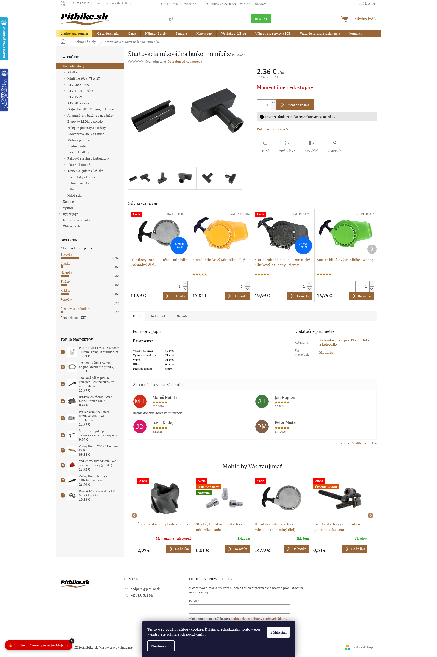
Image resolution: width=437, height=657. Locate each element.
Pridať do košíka (298, 105)
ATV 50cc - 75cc (78, 84)
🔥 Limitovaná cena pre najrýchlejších (38, 645)
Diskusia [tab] (182, 316)
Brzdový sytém (77, 146)
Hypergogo (70, 213)
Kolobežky (74, 195)
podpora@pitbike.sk (145, 589)
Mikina (65, 290)
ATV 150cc (75, 97)
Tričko (65, 281)
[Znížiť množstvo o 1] (273, 107)
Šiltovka (66, 254)
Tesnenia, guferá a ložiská (85, 171)
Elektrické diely (78, 152)
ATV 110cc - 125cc (80, 90)
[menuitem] (74, 33)
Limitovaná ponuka (76, 220)
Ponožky (67, 299)
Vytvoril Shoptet (365, 647)
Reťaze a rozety (78, 183)
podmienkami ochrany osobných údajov (259, 618)
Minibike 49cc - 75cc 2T (83, 78)
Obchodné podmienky (178, 4)
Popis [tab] (137, 316)
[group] (164, 515)
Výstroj (68, 208)
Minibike (326, 352)
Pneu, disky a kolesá (81, 177)
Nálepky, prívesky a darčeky (86, 127)
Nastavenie (161, 646)
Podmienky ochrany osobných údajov (235, 4)
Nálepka (66, 272)
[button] (164, 549)
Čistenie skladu (73, 226)
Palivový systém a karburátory (88, 158)
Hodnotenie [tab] (158, 316)
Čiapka (65, 263)
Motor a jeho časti (80, 140)
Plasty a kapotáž (78, 164)
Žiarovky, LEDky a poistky (85, 121)
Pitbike (72, 72)
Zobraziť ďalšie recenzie (357, 443)
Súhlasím (278, 632)
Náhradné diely (73, 66)
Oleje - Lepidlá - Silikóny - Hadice (90, 109)
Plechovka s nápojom (75, 308)
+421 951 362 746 (142, 595)
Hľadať (261, 19)
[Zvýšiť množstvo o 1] (273, 102)
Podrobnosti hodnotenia (185, 61)
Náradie (68, 201)
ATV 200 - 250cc (78, 103)
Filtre (71, 189)
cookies (197, 629)
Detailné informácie (271, 129)
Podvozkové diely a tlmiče (85, 134)
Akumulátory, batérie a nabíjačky (90, 115)
